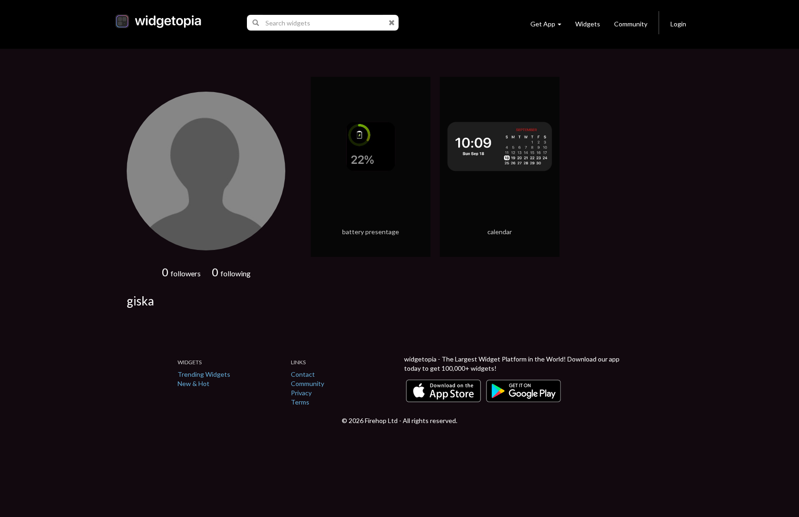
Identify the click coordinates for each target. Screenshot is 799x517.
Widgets (587, 24)
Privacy (301, 393)
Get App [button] (542, 24)
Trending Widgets (204, 374)
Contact (303, 374)
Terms (300, 402)
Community (630, 24)
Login (678, 24)
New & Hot (193, 383)
